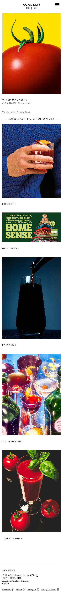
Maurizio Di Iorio (16, 103)
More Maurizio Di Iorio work (31, 119)
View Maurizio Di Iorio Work (16, 112)
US (35, 8)
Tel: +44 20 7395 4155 (11, 578)
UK (28, 8)
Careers (5, 583)
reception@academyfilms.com (16, 581)
